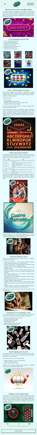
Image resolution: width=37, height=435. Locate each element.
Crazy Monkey (17, 112)
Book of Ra (28, 110)
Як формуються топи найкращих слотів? (12, 46)
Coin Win (31, 113)
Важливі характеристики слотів (10, 47)
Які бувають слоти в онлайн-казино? (11, 43)
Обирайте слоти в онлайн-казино (11, 48)
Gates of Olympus (29, 112)
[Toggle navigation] (5, 4)
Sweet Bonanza (17, 285)
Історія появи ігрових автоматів (10, 42)
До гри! (18, 220)
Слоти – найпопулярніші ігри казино (11, 41)
